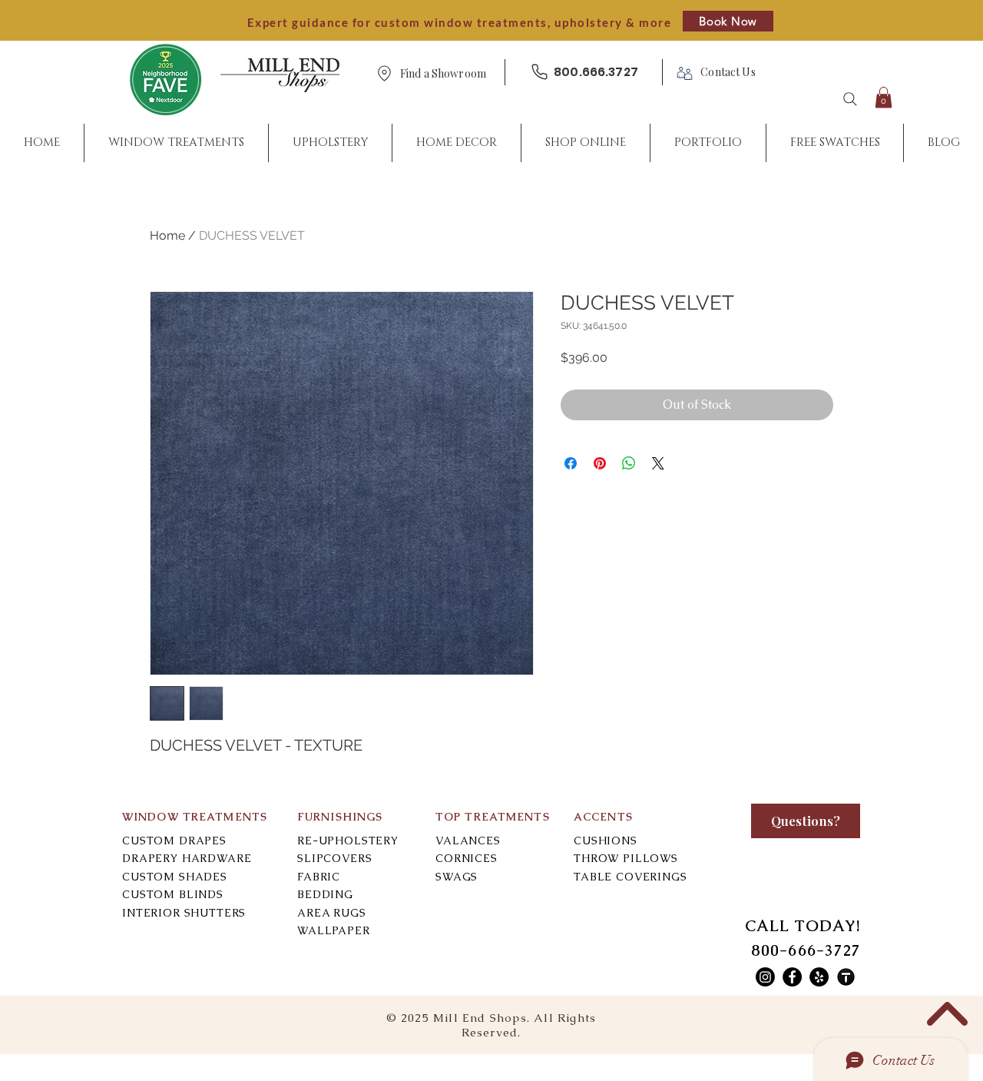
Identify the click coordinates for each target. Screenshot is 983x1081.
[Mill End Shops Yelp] (819, 976)
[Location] (384, 73)
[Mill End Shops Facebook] (792, 976)
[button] (443, 74)
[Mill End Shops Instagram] (765, 976)
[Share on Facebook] (570, 463)
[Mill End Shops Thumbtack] (846, 976)
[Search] (850, 99)
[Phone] (539, 71)
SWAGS (456, 877)
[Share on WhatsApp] (629, 463)
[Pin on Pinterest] (600, 463)
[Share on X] (658, 463)
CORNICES (466, 858)
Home (167, 235)
